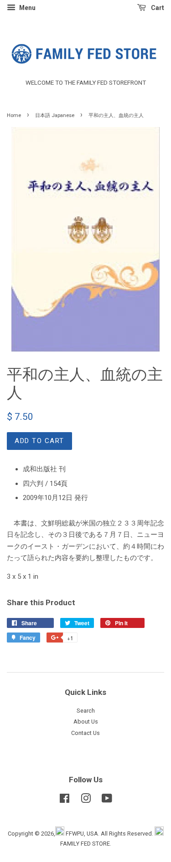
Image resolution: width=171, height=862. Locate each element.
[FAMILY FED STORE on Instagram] (86, 800)
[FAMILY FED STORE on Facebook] (64, 800)
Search (86, 710)
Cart (157, 7)
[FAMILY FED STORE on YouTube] (107, 800)
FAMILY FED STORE (85, 843)
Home (14, 115)
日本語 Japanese (54, 115)
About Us (85, 721)
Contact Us (85, 732)
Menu (27, 7)
